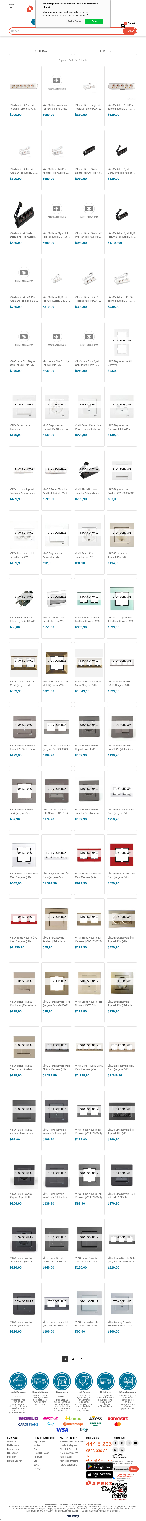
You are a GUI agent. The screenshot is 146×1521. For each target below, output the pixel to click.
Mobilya (37, 1468)
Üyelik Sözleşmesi (69, 1445)
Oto (35, 1461)
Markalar (11, 1457)
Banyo (37, 1449)
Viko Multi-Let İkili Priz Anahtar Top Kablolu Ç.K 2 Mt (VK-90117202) (23, 171)
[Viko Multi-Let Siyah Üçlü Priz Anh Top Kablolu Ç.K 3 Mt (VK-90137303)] (89, 214)
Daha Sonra (75, 21)
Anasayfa (11, 1441)
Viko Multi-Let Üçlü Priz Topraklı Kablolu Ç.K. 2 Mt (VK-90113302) (87, 299)
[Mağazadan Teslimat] (62, 1381)
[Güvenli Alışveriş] (128, 1381)
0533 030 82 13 (97, 1453)
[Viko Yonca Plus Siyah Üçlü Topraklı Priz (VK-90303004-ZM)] (89, 342)
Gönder (134, 1469)
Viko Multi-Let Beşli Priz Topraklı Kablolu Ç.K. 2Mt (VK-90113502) (89, 107)
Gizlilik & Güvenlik (68, 1449)
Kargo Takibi (66, 1457)
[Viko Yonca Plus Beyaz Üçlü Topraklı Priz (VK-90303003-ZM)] (24, 342)
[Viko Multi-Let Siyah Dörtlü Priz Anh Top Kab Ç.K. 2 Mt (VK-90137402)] (89, 150)
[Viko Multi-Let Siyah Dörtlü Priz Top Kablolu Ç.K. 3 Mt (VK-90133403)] (24, 214)
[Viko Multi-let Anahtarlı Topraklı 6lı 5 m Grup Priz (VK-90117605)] (57, 86)
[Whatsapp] (122, 1450)
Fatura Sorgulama (68, 1465)
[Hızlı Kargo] (106, 1381)
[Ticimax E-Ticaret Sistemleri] (73, 1517)
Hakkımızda (13, 1445)
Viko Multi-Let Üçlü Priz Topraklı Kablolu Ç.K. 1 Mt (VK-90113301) (55, 299)
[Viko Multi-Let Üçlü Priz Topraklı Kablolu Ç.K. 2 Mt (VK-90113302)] (89, 278)
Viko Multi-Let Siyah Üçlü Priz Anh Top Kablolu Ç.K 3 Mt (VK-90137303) (88, 235)
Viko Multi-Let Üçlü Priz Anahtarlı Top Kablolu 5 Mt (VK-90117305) (22, 299)
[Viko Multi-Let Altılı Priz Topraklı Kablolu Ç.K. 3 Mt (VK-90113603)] (24, 86)
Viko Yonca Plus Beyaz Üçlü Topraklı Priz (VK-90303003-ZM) (22, 363)
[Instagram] (129, 1443)
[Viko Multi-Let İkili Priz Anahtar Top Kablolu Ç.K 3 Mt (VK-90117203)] (57, 150)
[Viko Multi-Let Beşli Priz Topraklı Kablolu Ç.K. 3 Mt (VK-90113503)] (122, 86)
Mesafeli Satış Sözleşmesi (72, 1441)
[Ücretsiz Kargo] (40, 1381)
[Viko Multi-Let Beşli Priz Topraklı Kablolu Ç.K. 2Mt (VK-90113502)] (89, 86)
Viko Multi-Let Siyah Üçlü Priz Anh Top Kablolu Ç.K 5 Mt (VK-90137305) (121, 235)
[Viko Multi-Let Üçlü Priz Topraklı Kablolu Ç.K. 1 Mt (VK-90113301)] (57, 278)
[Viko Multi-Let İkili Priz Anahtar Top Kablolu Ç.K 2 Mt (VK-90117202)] (24, 150)
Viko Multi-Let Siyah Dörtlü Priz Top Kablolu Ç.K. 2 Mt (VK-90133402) (121, 171)
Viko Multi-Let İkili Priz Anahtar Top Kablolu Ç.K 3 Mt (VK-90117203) (56, 171)
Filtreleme (105, 51)
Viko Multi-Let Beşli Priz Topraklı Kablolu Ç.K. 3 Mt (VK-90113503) (120, 107)
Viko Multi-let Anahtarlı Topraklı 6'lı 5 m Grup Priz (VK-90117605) (55, 107)
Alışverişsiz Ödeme (69, 1461)
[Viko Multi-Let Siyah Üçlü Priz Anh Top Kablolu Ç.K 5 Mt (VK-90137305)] (122, 214)
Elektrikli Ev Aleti (41, 1453)
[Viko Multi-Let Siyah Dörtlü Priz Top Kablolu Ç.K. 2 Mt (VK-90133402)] (122, 150)
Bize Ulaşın (12, 1453)
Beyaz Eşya (39, 1441)
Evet (94, 21)
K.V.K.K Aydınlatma (69, 1453)
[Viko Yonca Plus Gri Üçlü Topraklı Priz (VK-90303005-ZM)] (57, 342)
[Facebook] (115, 1443)
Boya (36, 1465)
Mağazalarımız (14, 1449)
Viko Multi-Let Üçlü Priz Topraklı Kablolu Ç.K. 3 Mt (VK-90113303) (120, 299)
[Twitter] (122, 1443)
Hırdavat (38, 1457)
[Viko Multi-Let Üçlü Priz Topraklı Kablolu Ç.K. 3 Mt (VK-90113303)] (122, 278)
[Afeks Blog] (99, 1486)
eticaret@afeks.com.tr (99, 1460)
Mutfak (37, 1445)
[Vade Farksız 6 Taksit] (18, 1381)
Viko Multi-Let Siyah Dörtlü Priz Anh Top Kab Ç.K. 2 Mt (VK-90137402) (89, 171)
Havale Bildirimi (15, 1461)
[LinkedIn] (115, 1450)
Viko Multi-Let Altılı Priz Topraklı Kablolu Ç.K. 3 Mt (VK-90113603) (22, 107)
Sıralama (40, 51)
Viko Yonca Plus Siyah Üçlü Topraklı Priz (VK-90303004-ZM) (87, 363)
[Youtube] (136, 1443)
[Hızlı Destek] (84, 1381)
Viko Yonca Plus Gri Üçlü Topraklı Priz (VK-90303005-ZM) (56, 363)
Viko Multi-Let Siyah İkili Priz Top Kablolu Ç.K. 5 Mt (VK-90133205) (55, 235)
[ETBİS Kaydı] (119, 1492)
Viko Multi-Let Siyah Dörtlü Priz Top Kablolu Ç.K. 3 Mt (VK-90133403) (24, 235)
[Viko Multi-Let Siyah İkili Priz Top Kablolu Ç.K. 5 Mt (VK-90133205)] (57, 214)
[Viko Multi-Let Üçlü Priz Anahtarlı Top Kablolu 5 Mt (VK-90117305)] (24, 278)
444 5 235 (99, 1444)
